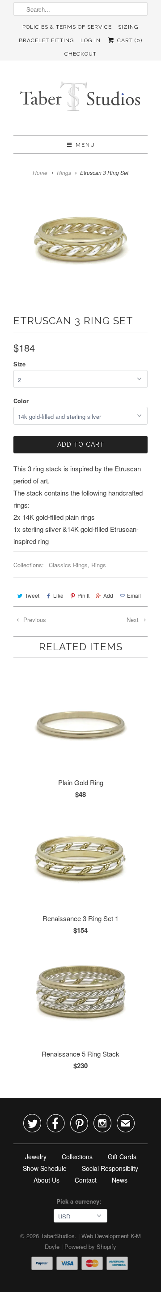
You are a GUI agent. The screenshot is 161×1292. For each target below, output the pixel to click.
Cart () (128, 40)
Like (58, 595)
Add (108, 595)
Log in (90, 40)
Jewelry (36, 1156)
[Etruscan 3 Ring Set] (80, 239)
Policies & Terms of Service (67, 27)
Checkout (80, 54)
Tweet (32, 595)
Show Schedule (45, 1168)
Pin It (83, 595)
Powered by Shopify (90, 1246)
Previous (33, 619)
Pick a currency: (80, 1201)
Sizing (128, 27)
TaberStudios (58, 1235)
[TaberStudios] (80, 101)
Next (133, 619)
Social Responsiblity (110, 1168)
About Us (46, 1179)
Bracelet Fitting (46, 40)
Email (134, 595)
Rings (98, 565)
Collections (77, 1156)
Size (19, 364)
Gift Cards (122, 1156)
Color (21, 400)
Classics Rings (68, 565)
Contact (86, 1179)
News (119, 1179)
